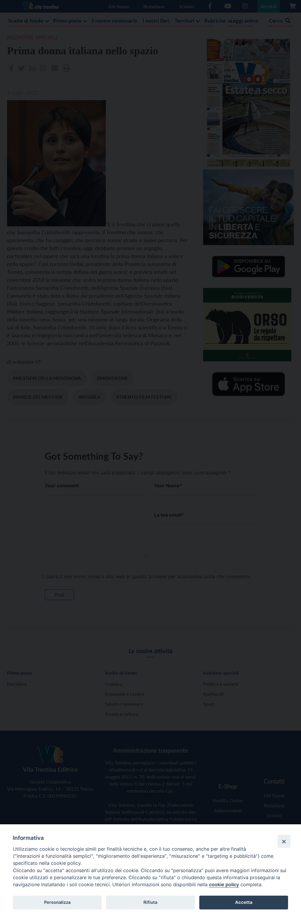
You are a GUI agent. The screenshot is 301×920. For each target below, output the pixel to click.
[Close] (283, 841)
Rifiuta (150, 902)
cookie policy (224, 884)
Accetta (243, 902)
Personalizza (57, 902)
